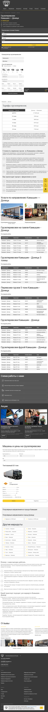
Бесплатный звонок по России (12, 655)
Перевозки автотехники (28, 674)
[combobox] (10, 77)
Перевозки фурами (27, 689)
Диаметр (20, 83)
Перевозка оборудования (6, 678)
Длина (3, 83)
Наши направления (27, 680)
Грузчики (14, 88)
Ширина (8, 83)
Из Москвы (26, 700)
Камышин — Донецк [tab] (14, 110)
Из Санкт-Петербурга (28, 698)
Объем (8, 88)
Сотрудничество (4, 691)
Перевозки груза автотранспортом (7, 674)
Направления (7, 12)
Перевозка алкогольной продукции (30, 676)
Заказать (3, 436)
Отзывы (2, 693)
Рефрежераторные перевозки (30, 672)
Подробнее (36, 500)
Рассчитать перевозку (12, 93)
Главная (1, 12)
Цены (2, 689)
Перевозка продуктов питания (7, 680)
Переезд (2, 683)
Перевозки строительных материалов (8, 676)
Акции (2, 697)
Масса (3, 88)
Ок (41, 707)
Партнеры (3, 695)
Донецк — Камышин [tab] (36, 110)
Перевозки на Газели (28, 691)
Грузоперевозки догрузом (6, 672)
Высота (14, 83)
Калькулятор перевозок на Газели (30, 693)
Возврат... (20, 88)
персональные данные (31, 706)
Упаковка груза (27, 678)
